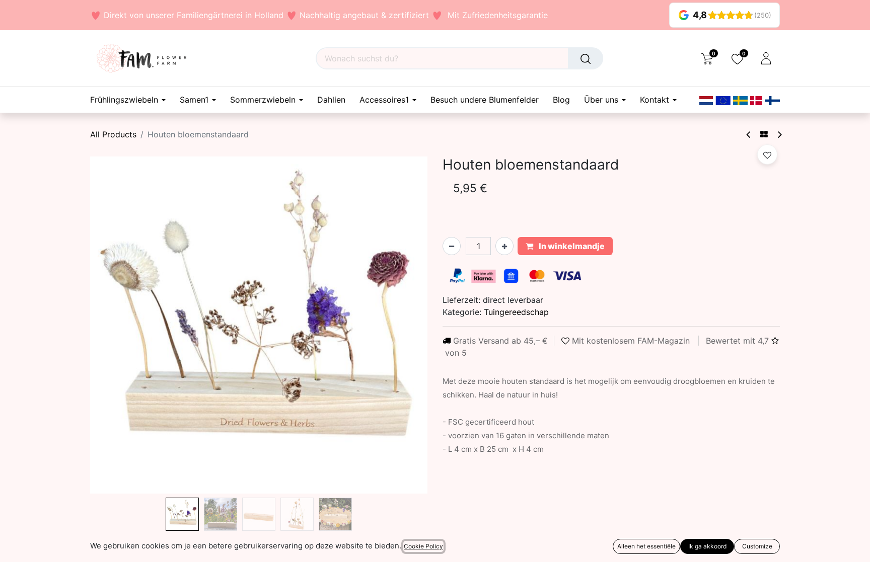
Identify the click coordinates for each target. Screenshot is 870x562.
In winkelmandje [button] (571, 246)
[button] (115, 325)
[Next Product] (779, 134)
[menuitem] (331, 100)
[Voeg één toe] (504, 246)
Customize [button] (757, 546)
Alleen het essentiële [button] (646, 546)
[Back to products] (764, 134)
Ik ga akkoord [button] (707, 546)
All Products (113, 134)
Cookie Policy (423, 546)
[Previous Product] (749, 134)
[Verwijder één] (452, 246)
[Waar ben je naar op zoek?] (585, 58)
